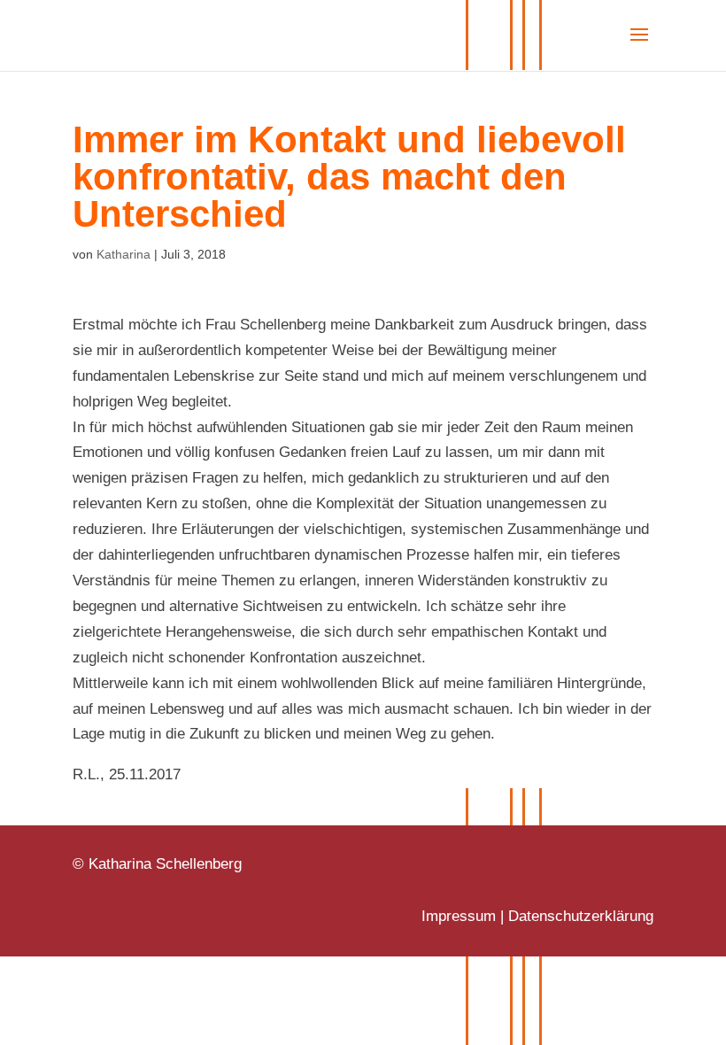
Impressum (458, 916)
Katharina (124, 254)
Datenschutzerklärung (580, 916)
